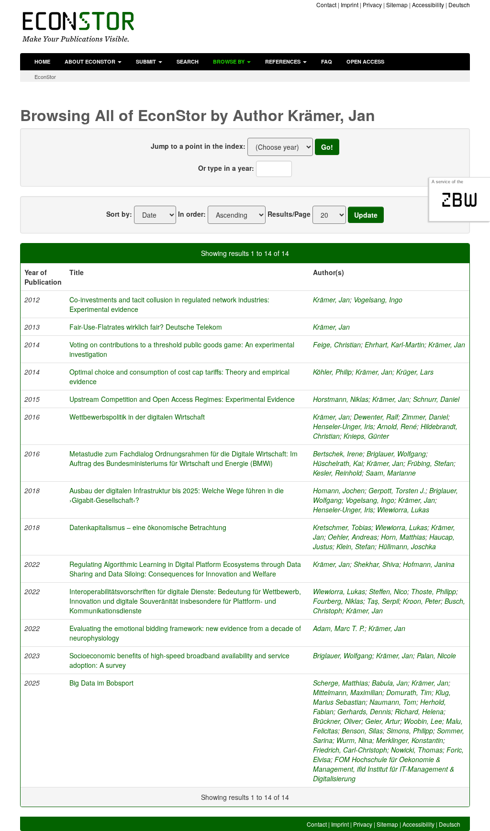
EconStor (45, 76)
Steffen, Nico (388, 591)
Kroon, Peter (422, 601)
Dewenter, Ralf (376, 416)
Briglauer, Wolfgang (396, 453)
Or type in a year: (226, 168)
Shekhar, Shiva (376, 564)
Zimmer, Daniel (425, 416)
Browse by (229, 61)
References (283, 61)
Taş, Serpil (383, 601)
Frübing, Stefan (430, 463)
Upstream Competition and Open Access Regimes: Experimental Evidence (182, 399)
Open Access (365, 61)
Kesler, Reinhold (337, 472)
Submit (146, 61)
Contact (326, 4)
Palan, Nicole (436, 655)
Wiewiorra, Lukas (403, 509)
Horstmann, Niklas (340, 399)
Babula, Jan (390, 682)
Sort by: (119, 214)
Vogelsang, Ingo (378, 299)
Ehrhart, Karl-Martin (394, 344)
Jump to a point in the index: (198, 146)
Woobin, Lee (423, 721)
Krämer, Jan (331, 299)
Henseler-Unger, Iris (343, 426)
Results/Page (289, 214)
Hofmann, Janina (429, 564)
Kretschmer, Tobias (342, 527)
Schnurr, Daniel (436, 399)
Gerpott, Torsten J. (396, 490)
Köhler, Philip (332, 372)
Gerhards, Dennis (364, 711)
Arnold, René (397, 426)
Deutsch (459, 4)
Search (188, 61)
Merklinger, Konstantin (409, 740)
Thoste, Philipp (433, 591)
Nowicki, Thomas (417, 749)
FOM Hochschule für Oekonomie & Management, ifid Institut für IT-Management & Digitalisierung (383, 768)
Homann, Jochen (339, 490)
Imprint (349, 4)
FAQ (326, 61)
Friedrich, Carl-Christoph (350, 749)
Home (42, 61)
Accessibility (428, 4)
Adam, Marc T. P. (339, 628)
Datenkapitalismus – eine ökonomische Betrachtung (147, 527)
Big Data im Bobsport (101, 682)
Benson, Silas (362, 730)
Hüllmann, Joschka (407, 546)
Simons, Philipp (410, 730)
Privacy (372, 4)
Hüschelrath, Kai (338, 463)
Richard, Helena (419, 711)
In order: (192, 214)
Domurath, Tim (409, 692)
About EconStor (91, 61)
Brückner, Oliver (337, 721)
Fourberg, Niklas (338, 601)
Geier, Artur (382, 721)
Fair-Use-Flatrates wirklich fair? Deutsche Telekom (145, 327)
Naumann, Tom (392, 702)
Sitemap (397, 4)
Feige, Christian (337, 344)
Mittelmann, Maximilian (347, 692)
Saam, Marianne (391, 472)
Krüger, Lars (415, 372)
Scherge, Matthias (340, 682)
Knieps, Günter (366, 436)
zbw (459, 200)
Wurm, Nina (354, 740)
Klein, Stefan (355, 546)
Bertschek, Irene (338, 453)
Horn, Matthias (403, 537)
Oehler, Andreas (352, 537)
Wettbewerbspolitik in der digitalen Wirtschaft (137, 416)
